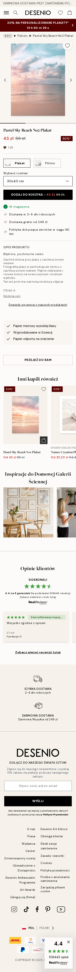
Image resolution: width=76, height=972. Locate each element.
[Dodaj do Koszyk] (44, 440)
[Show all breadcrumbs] (7, 36)
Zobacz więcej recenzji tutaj (38, 652)
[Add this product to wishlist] (67, 45)
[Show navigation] (6, 13)
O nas (31, 829)
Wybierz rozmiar (15, 173)
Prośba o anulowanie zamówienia (55, 878)
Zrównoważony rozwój (19, 858)
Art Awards (27, 890)
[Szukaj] (15, 13)
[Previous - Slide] (5, 80)
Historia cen (11, 296)
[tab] (12, 121)
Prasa (31, 836)
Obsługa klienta (52, 836)
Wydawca (28, 844)
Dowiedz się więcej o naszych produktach (38, 305)
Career (30, 851)
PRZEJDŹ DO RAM (38, 360)
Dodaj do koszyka (38, 194)
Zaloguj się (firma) (22, 897)
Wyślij (37, 801)
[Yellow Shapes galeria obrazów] (28, 512)
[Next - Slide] (71, 80)
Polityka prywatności (55, 870)
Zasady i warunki (52, 856)
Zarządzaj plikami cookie (53, 889)
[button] (59, 953)
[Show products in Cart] (69, 13)
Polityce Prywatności (55, 814)
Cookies (46, 863)
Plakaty (23, 36)
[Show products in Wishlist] (60, 13)
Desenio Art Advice (54, 829)
